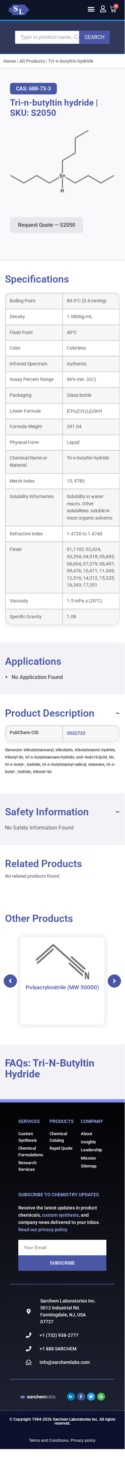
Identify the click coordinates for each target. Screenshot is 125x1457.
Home (9, 61)
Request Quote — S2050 (46, 225)
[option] (62, 981)
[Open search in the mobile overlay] (62, 37)
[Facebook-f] (81, 1397)
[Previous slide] (10, 981)
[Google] (101, 1397)
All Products (32, 61)
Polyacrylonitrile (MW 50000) (62, 987)
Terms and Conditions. (49, 1440)
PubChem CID (24, 732)
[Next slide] (114, 981)
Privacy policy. (83, 1440)
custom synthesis (60, 1215)
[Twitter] (91, 1397)
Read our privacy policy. (43, 1229)
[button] (90, 8)
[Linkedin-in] (71, 1397)
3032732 (76, 733)
